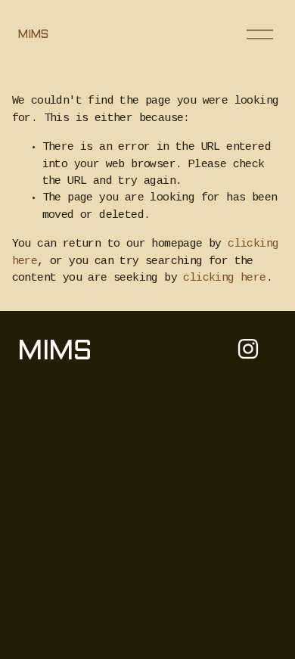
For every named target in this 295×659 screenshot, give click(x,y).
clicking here (224, 278)
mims (32, 35)
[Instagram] (248, 348)
